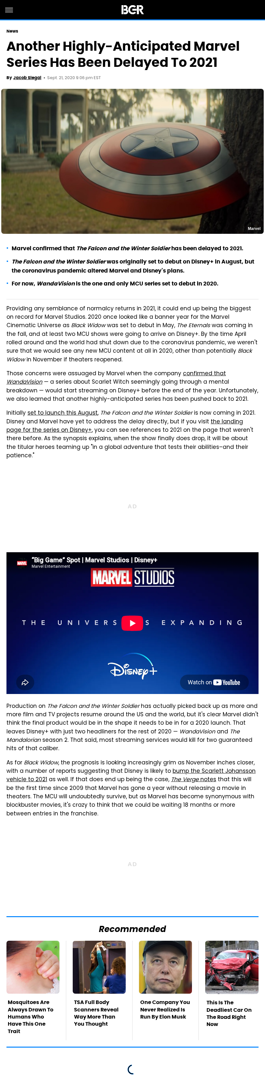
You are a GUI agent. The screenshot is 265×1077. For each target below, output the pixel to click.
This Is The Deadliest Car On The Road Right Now (229, 1013)
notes (193, 779)
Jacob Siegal (27, 77)
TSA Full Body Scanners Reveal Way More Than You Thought (96, 1013)
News (12, 31)
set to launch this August (62, 413)
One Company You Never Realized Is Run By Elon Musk (165, 1009)
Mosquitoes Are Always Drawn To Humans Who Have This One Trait (30, 1017)
